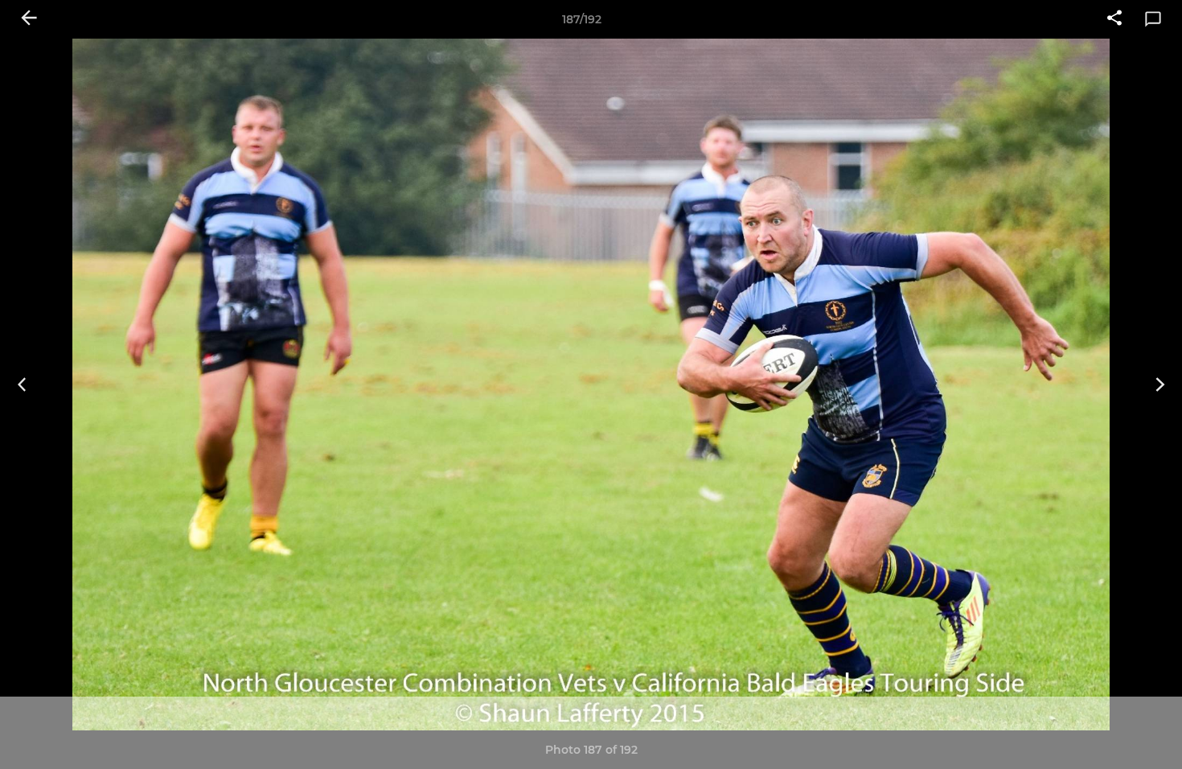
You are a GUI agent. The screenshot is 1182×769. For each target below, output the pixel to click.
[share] (1114, 19)
